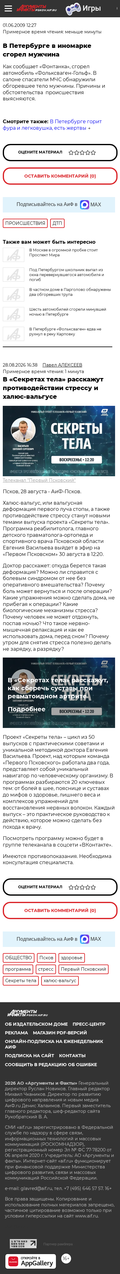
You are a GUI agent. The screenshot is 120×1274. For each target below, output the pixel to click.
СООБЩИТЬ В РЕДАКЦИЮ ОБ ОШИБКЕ (51, 1064)
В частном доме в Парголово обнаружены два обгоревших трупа (70, 292)
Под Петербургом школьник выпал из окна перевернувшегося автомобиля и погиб (66, 274)
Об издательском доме (36, 1024)
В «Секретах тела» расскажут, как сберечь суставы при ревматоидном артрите (58, 688)
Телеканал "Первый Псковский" (39, 480)
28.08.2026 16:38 (20, 365)
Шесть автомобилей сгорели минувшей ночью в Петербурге (67, 312)
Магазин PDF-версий (60, 1033)
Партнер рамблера (58, 1244)
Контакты (72, 1055)
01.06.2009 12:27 (19, 25)
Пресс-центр (89, 1024)
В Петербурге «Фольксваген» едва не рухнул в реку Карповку (65, 331)
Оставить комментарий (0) (60, 176)
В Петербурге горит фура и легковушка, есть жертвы (52, 125)
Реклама (16, 1033)
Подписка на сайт (29, 1055)
